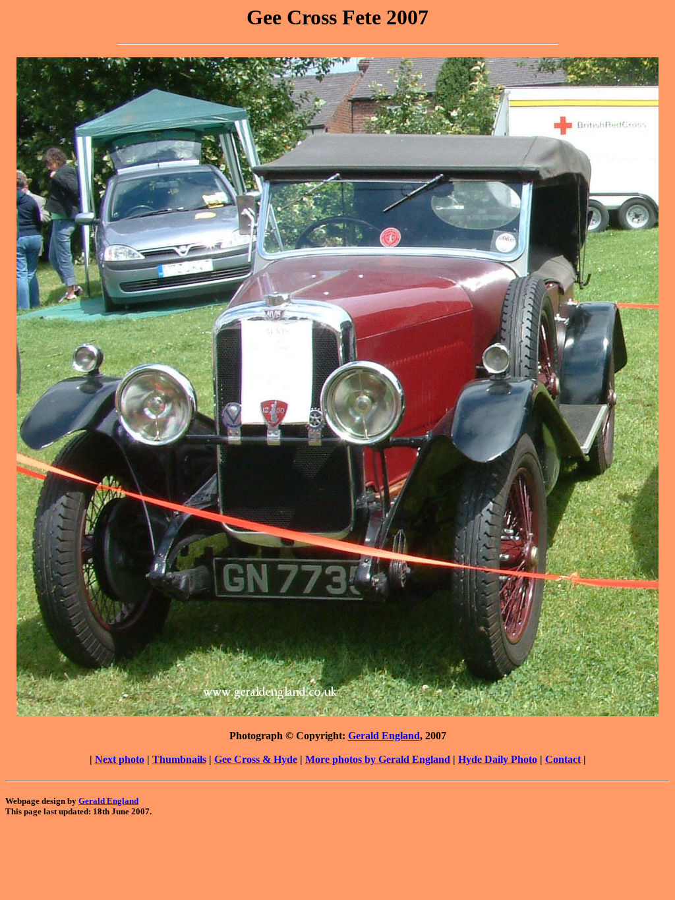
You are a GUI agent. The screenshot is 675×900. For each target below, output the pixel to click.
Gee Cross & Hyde (255, 759)
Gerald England (384, 735)
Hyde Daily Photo (497, 759)
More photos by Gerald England (377, 759)
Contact (563, 759)
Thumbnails (179, 759)
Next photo (119, 759)
